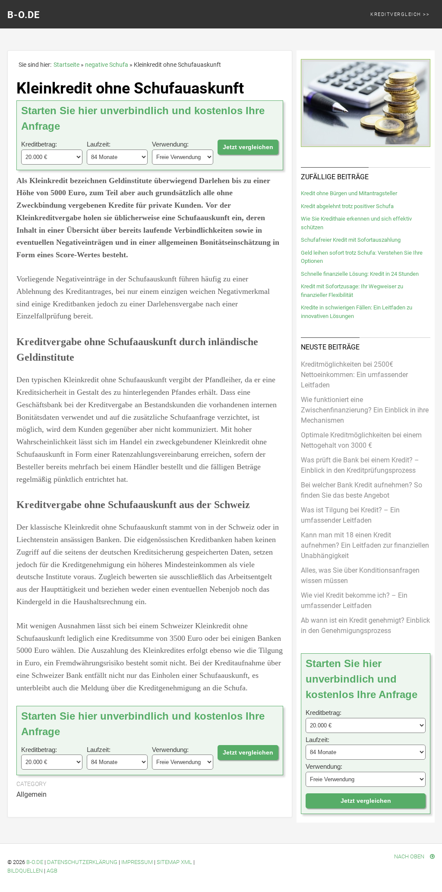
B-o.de (34, 862)
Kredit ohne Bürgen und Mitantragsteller (349, 193)
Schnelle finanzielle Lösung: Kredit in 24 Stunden (360, 274)
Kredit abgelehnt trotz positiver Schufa (347, 206)
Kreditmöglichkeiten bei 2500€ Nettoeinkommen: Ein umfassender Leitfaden (354, 374)
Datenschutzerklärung (82, 862)
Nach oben (410, 856)
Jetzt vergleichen (248, 146)
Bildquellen (25, 870)
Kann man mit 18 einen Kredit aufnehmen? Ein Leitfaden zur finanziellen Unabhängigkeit (365, 545)
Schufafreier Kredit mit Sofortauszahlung (351, 240)
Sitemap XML (174, 862)
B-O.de (23, 14)
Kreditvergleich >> (399, 14)
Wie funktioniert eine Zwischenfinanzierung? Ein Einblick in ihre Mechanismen (365, 410)
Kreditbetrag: (39, 144)
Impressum (137, 862)
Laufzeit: (98, 144)
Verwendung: (170, 144)
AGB (52, 870)
